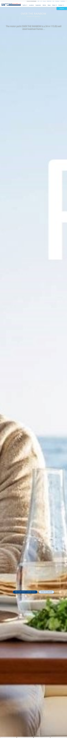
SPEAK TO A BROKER (46, 592)
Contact (60, 5)
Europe (44, 1)
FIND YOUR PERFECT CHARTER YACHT (25, 592)
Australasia (63, 1)
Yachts (24, 5)
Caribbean (57, 1)
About (53, 5)
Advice (44, 5)
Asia (53, 1)
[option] (33, 369)
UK (41, 1)
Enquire (62, 8)
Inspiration (38, 5)
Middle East (49, 1)
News (49, 5)
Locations (31, 5)
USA (38, 1)
